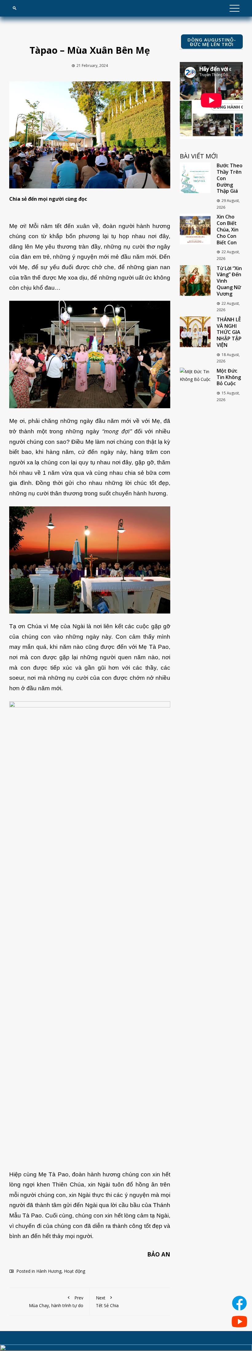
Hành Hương (48, 1271)
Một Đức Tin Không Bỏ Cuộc (229, 377)
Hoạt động (74, 1271)
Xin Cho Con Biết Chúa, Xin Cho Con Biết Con (227, 229)
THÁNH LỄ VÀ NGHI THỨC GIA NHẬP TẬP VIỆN (229, 332)
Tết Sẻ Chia (107, 1301)
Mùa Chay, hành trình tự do (56, 1301)
